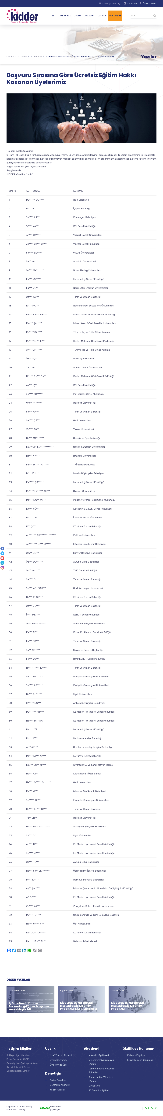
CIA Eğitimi (94, 1085)
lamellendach (72, 1109)
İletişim (101, 16)
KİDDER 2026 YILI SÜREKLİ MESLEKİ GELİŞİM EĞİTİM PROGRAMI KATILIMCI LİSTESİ (79, 1006)
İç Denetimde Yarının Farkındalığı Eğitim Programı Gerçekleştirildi (29, 1006)
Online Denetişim (58, 1080)
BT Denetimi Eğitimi (99, 1090)
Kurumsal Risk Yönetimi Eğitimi (101, 1079)
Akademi (89, 16)
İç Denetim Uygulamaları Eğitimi (101, 1062)
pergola (69, 1106)
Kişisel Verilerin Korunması (140, 1060)
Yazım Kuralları (57, 1089)
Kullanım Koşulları (136, 1055)
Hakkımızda (64, 16)
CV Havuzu (133, 3)
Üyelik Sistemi (149, 3)
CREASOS (45, 1108)
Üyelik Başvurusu (58, 1060)
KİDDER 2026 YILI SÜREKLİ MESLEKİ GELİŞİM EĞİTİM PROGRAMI (127, 1006)
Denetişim (115, 16)
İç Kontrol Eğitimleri (99, 1055)
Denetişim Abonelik (60, 1085)
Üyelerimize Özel (58, 1065)
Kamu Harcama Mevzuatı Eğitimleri (101, 1070)
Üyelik (77, 16)
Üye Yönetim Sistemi (61, 1055)
